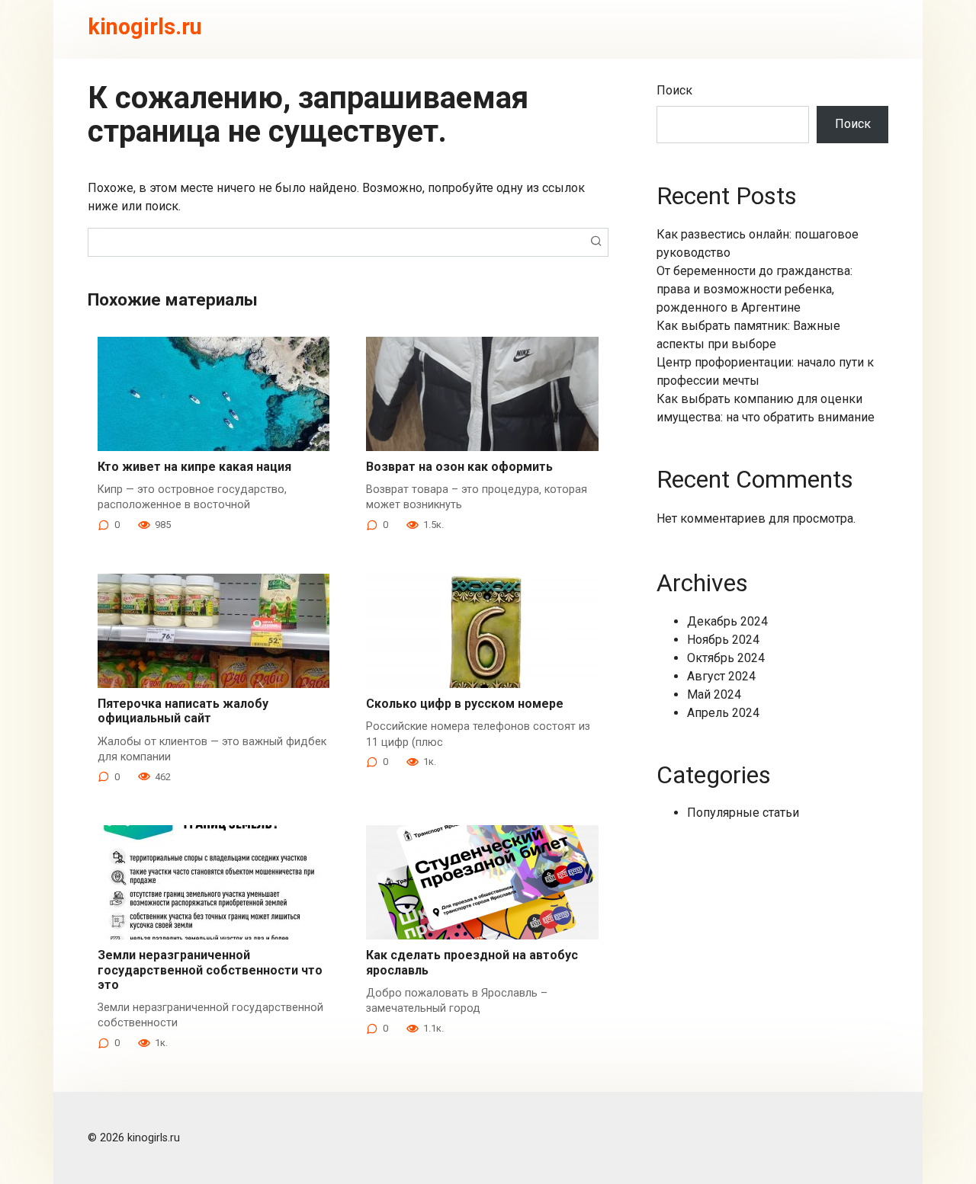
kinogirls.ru (145, 27)
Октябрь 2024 (726, 658)
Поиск (674, 90)
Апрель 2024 (723, 713)
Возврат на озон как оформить (459, 466)
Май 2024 (714, 694)
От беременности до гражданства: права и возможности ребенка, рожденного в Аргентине (754, 289)
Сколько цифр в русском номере (464, 703)
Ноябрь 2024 (723, 639)
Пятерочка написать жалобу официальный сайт (183, 710)
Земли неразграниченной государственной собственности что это (210, 969)
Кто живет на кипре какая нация (194, 466)
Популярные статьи (743, 812)
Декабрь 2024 (727, 621)
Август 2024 (721, 676)
